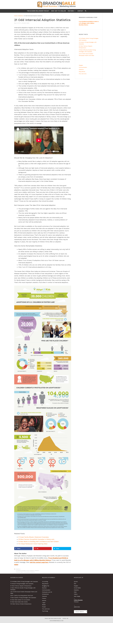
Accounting (45, 581)
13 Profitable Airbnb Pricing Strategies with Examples (24, 581)
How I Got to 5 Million (58, 11)
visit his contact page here (39, 562)
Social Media (77, 587)
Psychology (45, 611)
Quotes (76, 581)
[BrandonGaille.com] (56, 4)
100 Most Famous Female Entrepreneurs (20, 603)
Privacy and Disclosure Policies (53, 618)
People (44, 606)
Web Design (77, 596)
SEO (75, 583)
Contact (80, 11)
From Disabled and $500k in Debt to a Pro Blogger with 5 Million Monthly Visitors (89, 23)
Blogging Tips (45, 585)
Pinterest (76, 601)
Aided (16, 564)
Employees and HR (47, 592)
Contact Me (65, 618)
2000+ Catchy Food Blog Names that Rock (21, 595)
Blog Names (82, 71)
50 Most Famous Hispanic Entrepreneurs (20, 585)
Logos (43, 602)
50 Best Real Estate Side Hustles (19, 601)
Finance (44, 598)
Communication (83, 67)
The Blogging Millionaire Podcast (38, 11)
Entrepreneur (45, 594)
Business (44, 587)
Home (15, 15)
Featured (71, 11)
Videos (75, 594)
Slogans (81, 65)
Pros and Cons (82, 73)
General (44, 600)
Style (75, 592)
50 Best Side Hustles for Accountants (20, 599)
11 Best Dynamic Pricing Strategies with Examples (23, 597)
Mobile (44, 604)
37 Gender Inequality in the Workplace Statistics (27, 570)
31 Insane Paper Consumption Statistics (25, 572)
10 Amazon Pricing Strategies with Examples (21, 583)
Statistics (20, 15)
